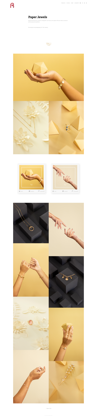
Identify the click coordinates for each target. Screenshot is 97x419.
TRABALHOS (63, 2)
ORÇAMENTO (76, 2)
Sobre (72, 2)
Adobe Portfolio (50, 415)
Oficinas (68, 2)
